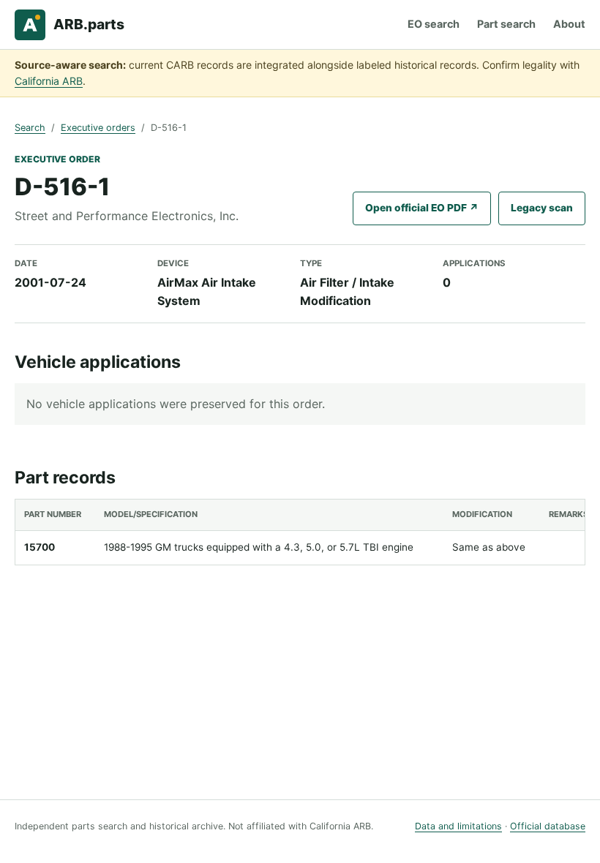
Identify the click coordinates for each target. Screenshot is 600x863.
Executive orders (98, 127)
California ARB (49, 81)
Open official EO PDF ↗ (422, 208)
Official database (547, 826)
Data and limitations (458, 826)
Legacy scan (542, 208)
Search (30, 127)
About (569, 24)
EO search (434, 24)
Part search (506, 24)
